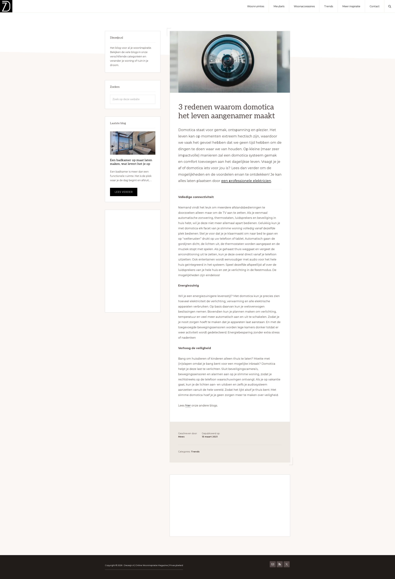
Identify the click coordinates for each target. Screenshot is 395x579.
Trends (195, 451)
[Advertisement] (230, 505)
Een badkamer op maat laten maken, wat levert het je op (131, 162)
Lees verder (126, 193)
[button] (389, 6)
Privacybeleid (176, 565)
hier (188, 405)
